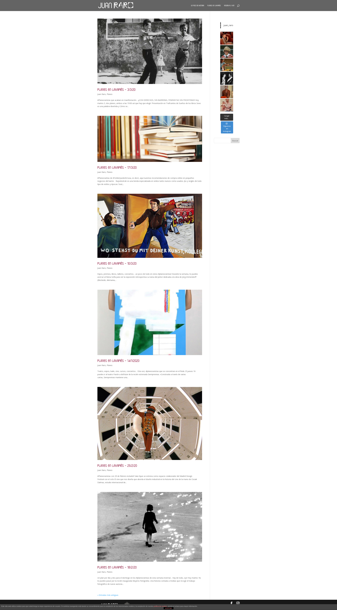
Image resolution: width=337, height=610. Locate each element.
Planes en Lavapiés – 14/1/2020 (118, 360)
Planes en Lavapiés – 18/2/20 (117, 567)
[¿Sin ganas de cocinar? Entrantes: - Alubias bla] (226, 105)
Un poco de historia (197, 5)
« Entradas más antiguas (107, 595)
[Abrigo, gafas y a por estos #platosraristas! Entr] (226, 51)
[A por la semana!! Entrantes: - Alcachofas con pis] (226, 64)
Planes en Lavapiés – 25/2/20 (117, 465)
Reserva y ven (229, 5)
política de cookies (160, 606)
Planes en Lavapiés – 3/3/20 (116, 89)
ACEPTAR (168, 608)
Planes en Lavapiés (214, 5)
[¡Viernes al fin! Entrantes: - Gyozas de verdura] (226, 78)
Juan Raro (101, 94)
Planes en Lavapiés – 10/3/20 (117, 263)
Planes (109, 94)
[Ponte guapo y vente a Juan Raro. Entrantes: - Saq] (226, 91)
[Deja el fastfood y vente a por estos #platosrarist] (226, 38)
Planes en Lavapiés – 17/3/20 (117, 167)
